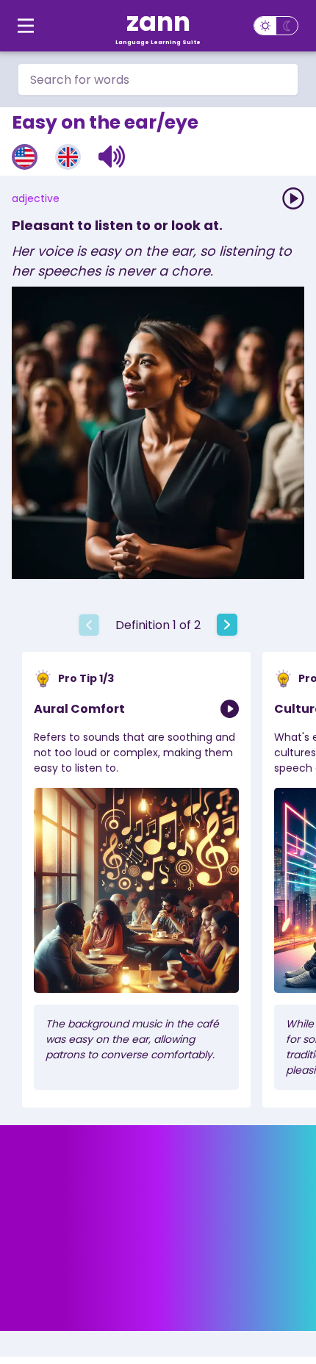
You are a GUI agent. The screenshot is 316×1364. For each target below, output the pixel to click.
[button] (112, 157)
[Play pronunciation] (293, 198)
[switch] (276, 25)
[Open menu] (26, 26)
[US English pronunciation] (24, 157)
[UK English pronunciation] (68, 157)
